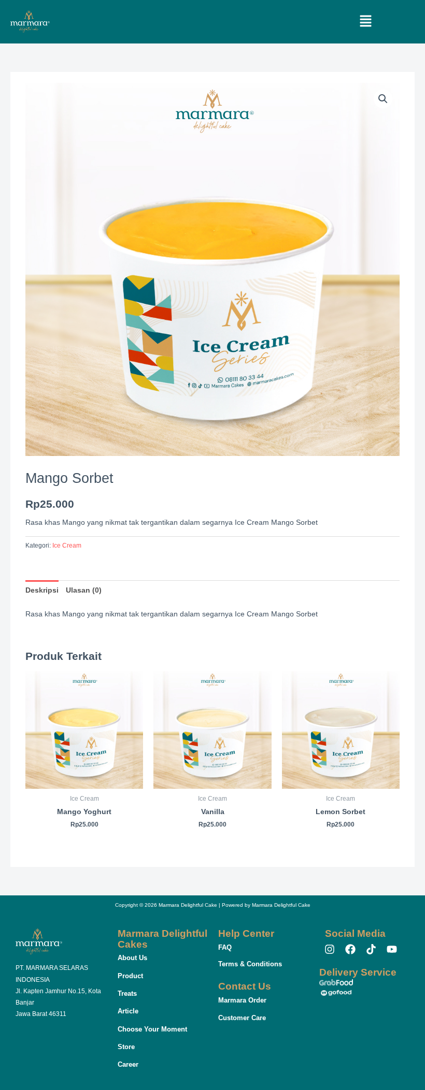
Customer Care (242, 1018)
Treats (127, 993)
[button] (366, 21)
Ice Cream (66, 545)
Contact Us (244, 986)
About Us (132, 958)
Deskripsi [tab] (42, 590)
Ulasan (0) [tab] (84, 590)
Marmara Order (242, 1000)
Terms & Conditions (250, 964)
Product (130, 976)
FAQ (225, 947)
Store (126, 1047)
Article (128, 1011)
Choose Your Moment (152, 1029)
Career (128, 1064)
